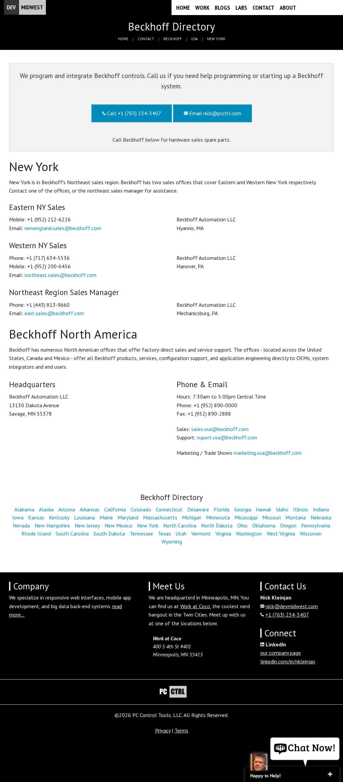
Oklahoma (263, 525)
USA (194, 39)
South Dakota (109, 533)
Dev (25, 7)
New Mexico (118, 525)
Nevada (21, 525)
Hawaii (263, 509)
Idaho (282, 509)
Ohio (242, 525)
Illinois (300, 509)
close (330, 774)
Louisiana (84, 517)
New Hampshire (52, 525)
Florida (221, 509)
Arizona (66, 509)
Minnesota (218, 517)
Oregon (288, 525)
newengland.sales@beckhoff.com (62, 228)
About (288, 7)
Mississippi (246, 517)
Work (202, 7)
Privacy (162, 730)
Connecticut (169, 509)
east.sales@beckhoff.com (54, 313)
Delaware (198, 509)
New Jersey (87, 525)
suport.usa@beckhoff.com (227, 437)
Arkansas (89, 509)
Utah (181, 533)
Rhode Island (36, 533)
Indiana (321, 509)
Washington (249, 533)
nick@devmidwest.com (292, 606)
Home (183, 7)
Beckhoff (172, 39)
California (115, 509)
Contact (263, 7)
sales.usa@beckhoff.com (220, 429)
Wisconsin (311, 533)
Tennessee (141, 533)
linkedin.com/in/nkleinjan (287, 661)
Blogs (222, 7)
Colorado (141, 509)
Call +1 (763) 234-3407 (133, 113)
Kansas (36, 517)
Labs (241, 7)
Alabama (24, 509)
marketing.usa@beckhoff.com (267, 452)
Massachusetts (160, 517)
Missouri (271, 517)
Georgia (242, 509)
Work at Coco (195, 606)
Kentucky (59, 517)
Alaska (46, 509)
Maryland (128, 517)
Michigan (191, 517)
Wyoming (171, 541)
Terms (181, 730)
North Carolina (179, 525)
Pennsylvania (315, 525)
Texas (164, 533)
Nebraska (321, 517)
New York (216, 39)
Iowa (17, 517)
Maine (106, 517)
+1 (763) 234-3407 (287, 614)
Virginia (223, 533)
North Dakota (216, 525)
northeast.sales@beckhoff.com (60, 275)
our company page (280, 652)
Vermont (201, 533)
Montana (295, 517)
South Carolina (72, 533)
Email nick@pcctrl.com (214, 113)
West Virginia (281, 533)
